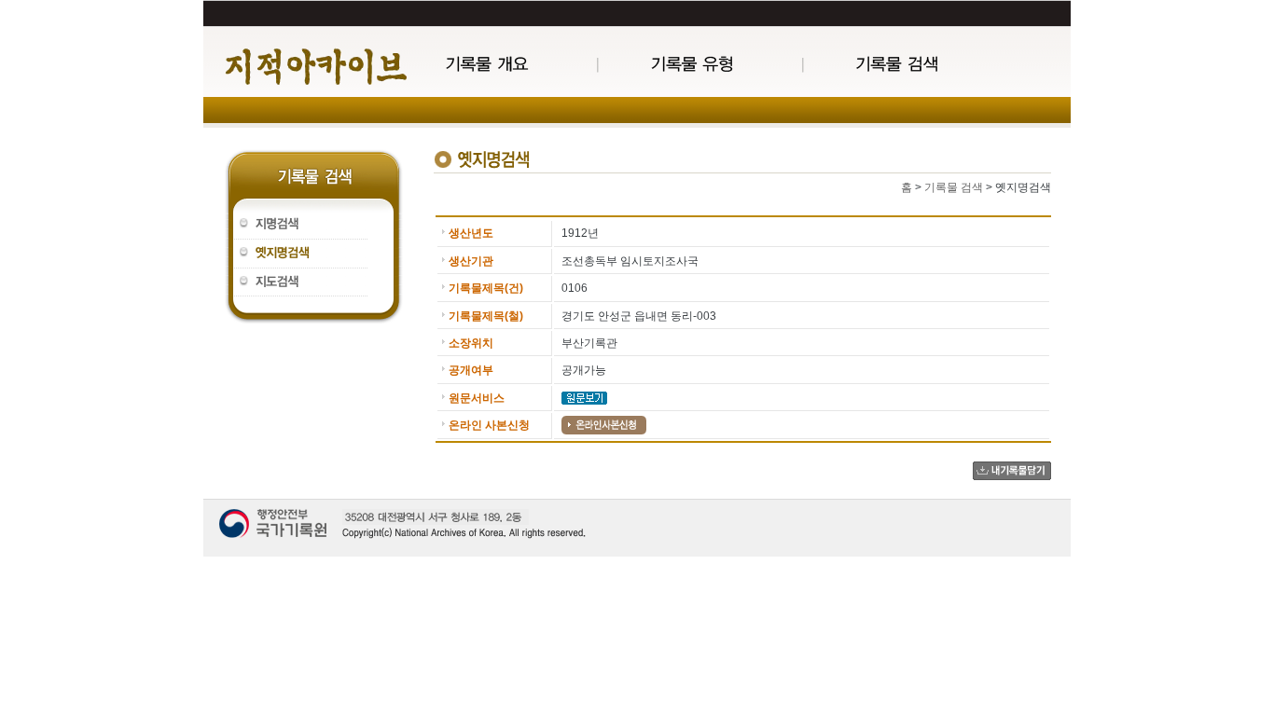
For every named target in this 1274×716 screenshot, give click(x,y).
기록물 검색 (953, 187)
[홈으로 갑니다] (315, 66)
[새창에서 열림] (584, 397)
